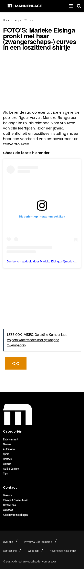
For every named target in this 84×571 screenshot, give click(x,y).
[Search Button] (79, 6)
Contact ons (9, 505)
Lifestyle (17, 20)
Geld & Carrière (11, 468)
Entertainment (10, 439)
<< (15, 363)
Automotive (9, 449)
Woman (28, 20)
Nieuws (7, 444)
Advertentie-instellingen (15, 514)
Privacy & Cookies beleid (15, 500)
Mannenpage (49, 561)
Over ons (7, 495)
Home (6, 20)
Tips (5, 473)
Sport (6, 454)
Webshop (8, 510)
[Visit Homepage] (25, 6)
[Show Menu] (71, 6)
